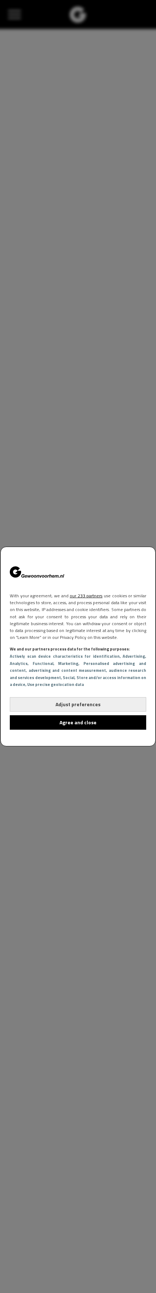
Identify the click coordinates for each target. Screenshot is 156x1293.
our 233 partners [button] (86, 595)
